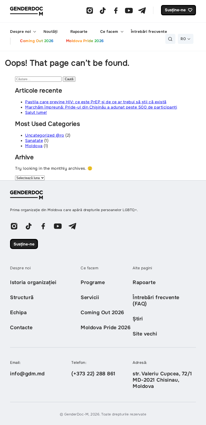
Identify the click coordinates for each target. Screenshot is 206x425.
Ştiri (138, 319)
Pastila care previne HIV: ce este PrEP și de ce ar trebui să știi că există (96, 102)
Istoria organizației (33, 282)
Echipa (18, 312)
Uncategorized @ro (44, 135)
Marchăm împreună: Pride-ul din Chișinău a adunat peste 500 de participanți (101, 107)
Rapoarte (79, 31)
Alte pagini (142, 268)
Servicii (90, 297)
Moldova (34, 145)
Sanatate (34, 140)
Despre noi (20, 31)
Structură (22, 297)
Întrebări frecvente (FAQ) (156, 300)
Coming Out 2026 (37, 40)
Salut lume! (36, 112)
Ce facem (109, 31)
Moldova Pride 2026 (85, 40)
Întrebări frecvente (149, 31)
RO (183, 39)
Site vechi (145, 334)
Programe (93, 282)
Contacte (21, 327)
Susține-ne (24, 244)
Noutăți (50, 31)
